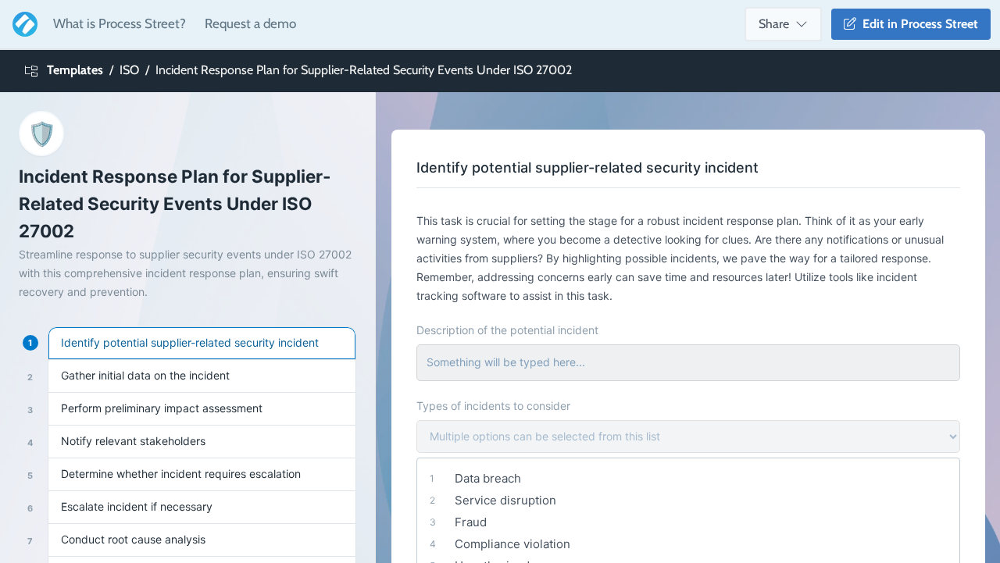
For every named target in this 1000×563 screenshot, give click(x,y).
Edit (917, 23)
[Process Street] (21, 24)
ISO (129, 69)
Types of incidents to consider (493, 405)
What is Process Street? (119, 23)
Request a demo (250, 23)
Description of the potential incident (507, 330)
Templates (75, 69)
